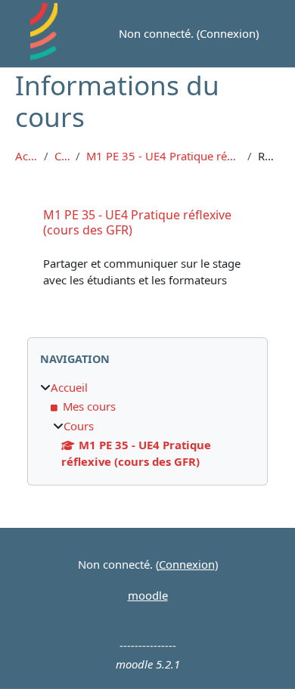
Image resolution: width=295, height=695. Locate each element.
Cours (61, 156)
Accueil (26, 156)
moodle (148, 595)
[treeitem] (147, 424)
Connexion (228, 33)
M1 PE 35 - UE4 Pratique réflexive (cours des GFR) (164, 156)
